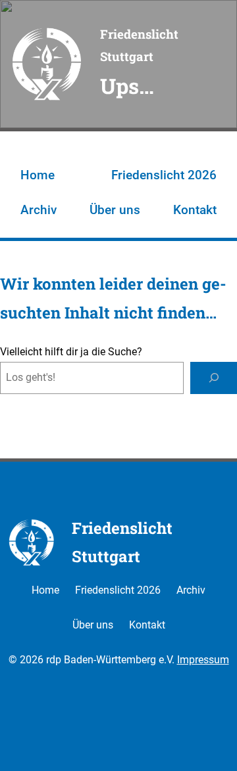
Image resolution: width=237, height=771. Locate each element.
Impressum (203, 659)
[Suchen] (213, 378)
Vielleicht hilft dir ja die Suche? (71, 351)
